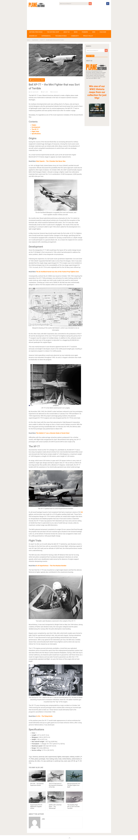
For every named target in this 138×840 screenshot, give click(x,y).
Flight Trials (35, 131)
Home (28, 40)
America (35, 757)
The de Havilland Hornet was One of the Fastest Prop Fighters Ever (57, 272)
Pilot (32, 759)
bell (46, 757)
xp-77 (77, 761)
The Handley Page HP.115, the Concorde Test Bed (73, 806)
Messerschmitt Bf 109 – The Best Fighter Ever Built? (74, 785)
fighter (59, 757)
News (75, 32)
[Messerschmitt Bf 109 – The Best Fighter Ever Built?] (74, 776)
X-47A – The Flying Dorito (44, 716)
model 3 (77, 757)
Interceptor (65, 757)
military (72, 757)
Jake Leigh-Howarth (34, 91)
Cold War (103, 32)
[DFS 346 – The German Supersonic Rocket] (37, 776)
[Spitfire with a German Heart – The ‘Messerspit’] (55, 797)
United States (66, 759)
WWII (93, 32)
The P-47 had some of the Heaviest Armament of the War (56, 785)
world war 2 (50, 761)
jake (43, 819)
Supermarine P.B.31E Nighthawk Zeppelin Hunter (36, 806)
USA (38, 761)
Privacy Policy (88, 36)
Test (47, 759)
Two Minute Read (61, 36)
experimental (52, 757)
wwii (69, 761)
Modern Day (33, 36)
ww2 (65, 761)
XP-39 (73, 761)
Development (36, 127)
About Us (66, 32)
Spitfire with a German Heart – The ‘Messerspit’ (55, 806)
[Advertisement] (69, 19)
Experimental (46, 36)
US (82, 512)
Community (75, 36)
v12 (41, 761)
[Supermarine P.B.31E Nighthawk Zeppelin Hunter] (37, 797)
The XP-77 (35, 129)
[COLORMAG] (96, 69)
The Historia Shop (53, 32)
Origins (34, 125)
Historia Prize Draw (35, 32)
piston (37, 759)
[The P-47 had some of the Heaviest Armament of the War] (55, 776)
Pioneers (85, 32)
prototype (42, 759)
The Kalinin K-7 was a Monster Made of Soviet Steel (52, 433)
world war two (58, 761)
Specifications (36, 133)
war (44, 761)
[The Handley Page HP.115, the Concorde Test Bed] (74, 797)
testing (51, 759)
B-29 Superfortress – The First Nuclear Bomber (51, 565)
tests (56, 759)
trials (60, 759)
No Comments (55, 91)
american (42, 757)
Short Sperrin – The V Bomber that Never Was (50, 161)
